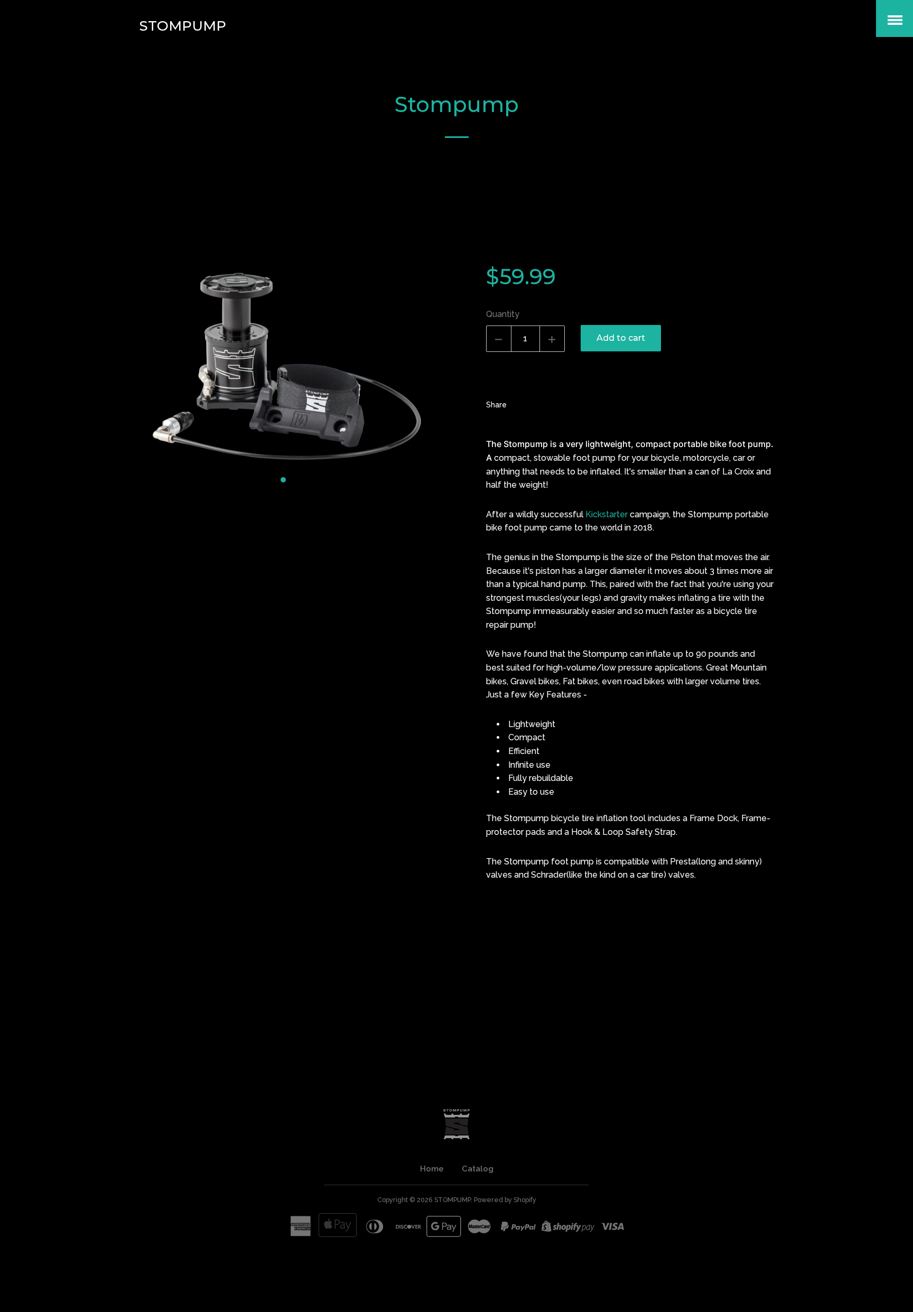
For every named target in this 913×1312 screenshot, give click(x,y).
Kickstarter (606, 514)
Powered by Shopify (505, 1200)
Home (432, 1169)
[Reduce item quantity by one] (498, 338)
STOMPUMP (182, 25)
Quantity (502, 314)
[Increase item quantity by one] (552, 338)
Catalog (477, 1169)
